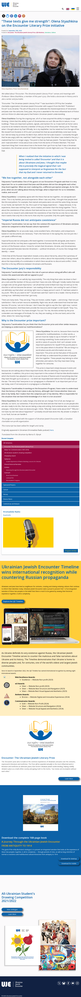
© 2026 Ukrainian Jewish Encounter (12, 996)
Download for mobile (68, 864)
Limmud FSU (10, 478)
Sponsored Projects (9, 485)
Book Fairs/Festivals (12, 475)
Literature (48, 32)
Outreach (7, 473)
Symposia (7, 459)
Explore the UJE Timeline (13, 601)
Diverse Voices (7, 499)
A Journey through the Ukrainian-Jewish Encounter (20, 470)
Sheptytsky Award (10, 456)
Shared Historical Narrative (12, 464)
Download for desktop (69, 859)
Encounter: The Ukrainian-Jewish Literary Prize (22, 32)
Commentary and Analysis (11, 504)
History (5, 494)
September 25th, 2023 (15, 30)
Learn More (69, 779)
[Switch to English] (67, 9)
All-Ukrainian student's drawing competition (18, 453)
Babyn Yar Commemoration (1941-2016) (16, 450)
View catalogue (12, 909)
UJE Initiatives (40, 32)
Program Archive (71, 551)
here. (52, 430)
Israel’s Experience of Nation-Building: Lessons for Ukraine (23, 461)
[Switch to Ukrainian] (73, 9)
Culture (53, 32)
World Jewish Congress (13, 480)
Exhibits (6, 467)
